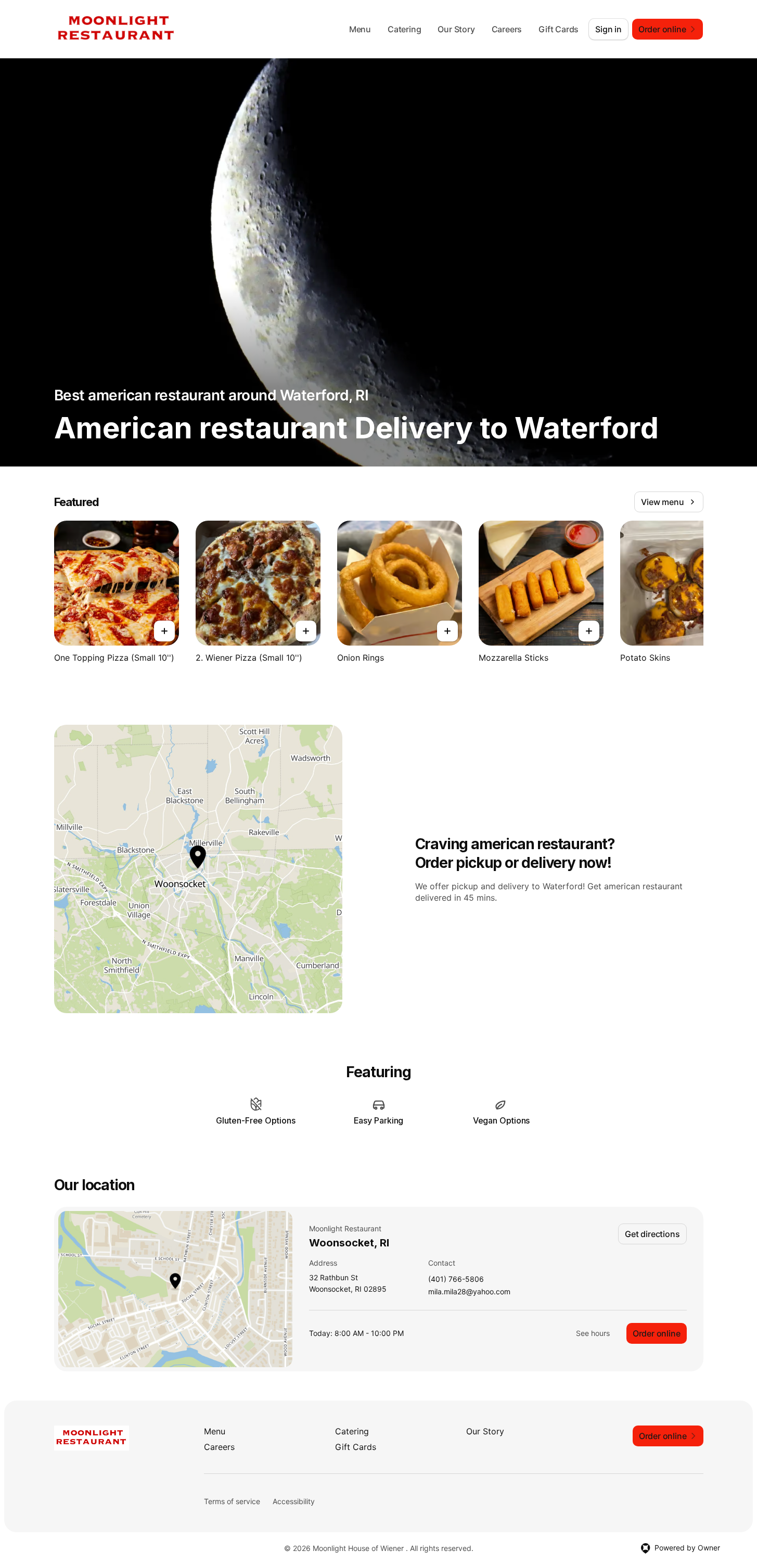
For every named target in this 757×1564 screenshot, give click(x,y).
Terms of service (232, 1501)
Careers (507, 29)
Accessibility (294, 1501)
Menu (360, 29)
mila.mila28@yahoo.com (469, 1292)
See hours (593, 1333)
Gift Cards (558, 29)
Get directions (652, 1234)
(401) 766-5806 (456, 1279)
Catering (404, 29)
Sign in (608, 29)
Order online (657, 1333)
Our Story (456, 29)
